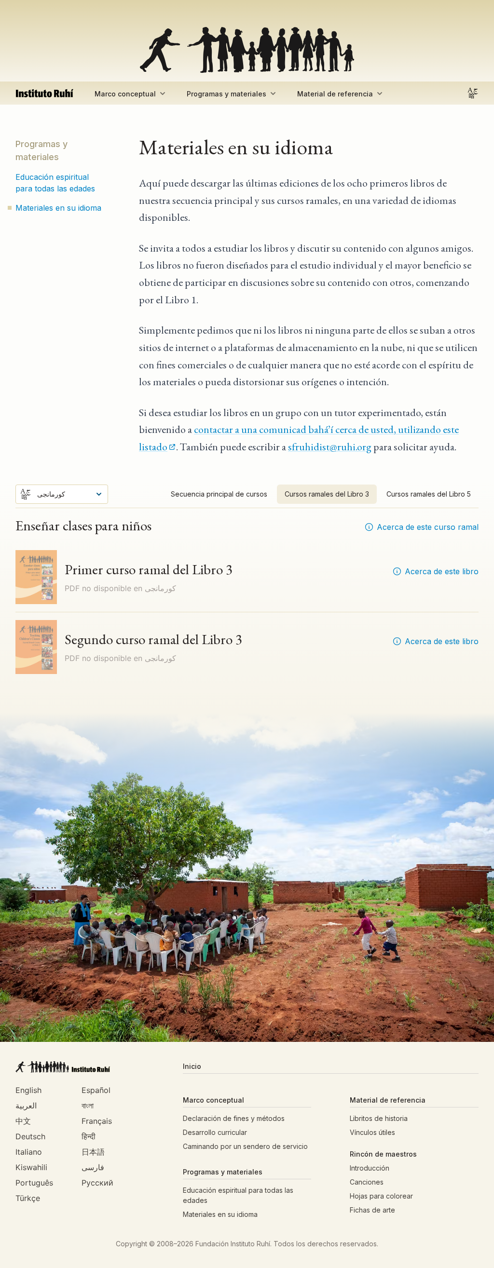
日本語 (93, 1152)
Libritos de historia (379, 1118)
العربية (26, 1105)
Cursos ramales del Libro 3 (327, 494)
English (28, 1090)
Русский (97, 1182)
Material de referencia (335, 94)
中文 (23, 1121)
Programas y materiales (226, 94)
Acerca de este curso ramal (428, 527)
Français (97, 1121)
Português (34, 1182)
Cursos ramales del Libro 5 (428, 494)
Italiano (28, 1152)
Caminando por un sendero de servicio (245, 1146)
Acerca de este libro (442, 571)
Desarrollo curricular (215, 1132)
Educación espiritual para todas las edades (55, 182)
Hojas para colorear (381, 1196)
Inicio (192, 1066)
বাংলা (88, 1105)
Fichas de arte (372, 1210)
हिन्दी (89, 1136)
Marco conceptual (125, 94)
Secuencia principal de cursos (219, 494)
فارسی (93, 1167)
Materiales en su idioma (58, 208)
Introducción (369, 1168)
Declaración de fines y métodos (234, 1118)
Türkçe (27, 1198)
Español (96, 1090)
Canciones (367, 1182)
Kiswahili (31, 1167)
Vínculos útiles (372, 1132)
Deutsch (30, 1136)
